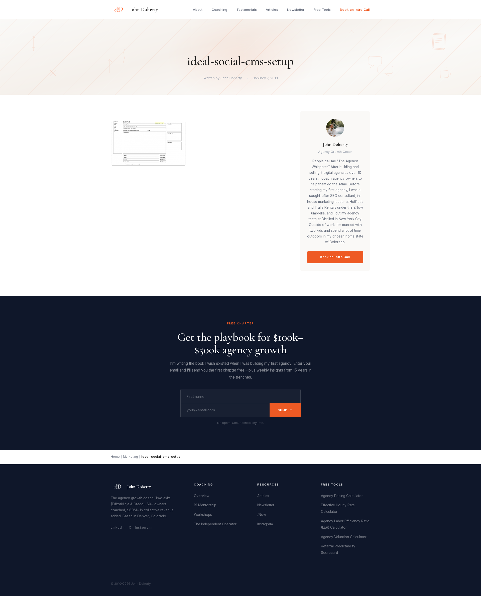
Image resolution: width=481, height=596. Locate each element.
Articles (272, 10)
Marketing (130, 456)
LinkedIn (118, 527)
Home (115, 456)
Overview (201, 496)
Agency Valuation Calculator (344, 537)
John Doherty (144, 10)
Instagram (143, 527)
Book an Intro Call (355, 10)
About (197, 10)
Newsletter (296, 10)
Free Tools (322, 10)
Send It (285, 410)
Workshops (203, 515)
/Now (261, 515)
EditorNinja (120, 504)
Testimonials (246, 10)
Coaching (219, 10)
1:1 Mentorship (205, 505)
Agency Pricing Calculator (342, 496)
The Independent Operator (215, 524)
